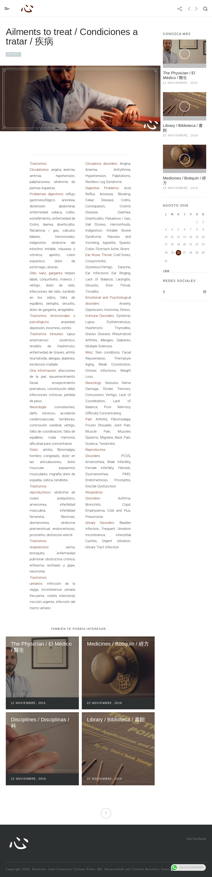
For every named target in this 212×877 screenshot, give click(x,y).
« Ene (166, 270)
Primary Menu (8, 8)
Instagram (196, 839)
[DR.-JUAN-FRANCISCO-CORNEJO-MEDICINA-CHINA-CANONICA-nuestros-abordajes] (80, 98)
